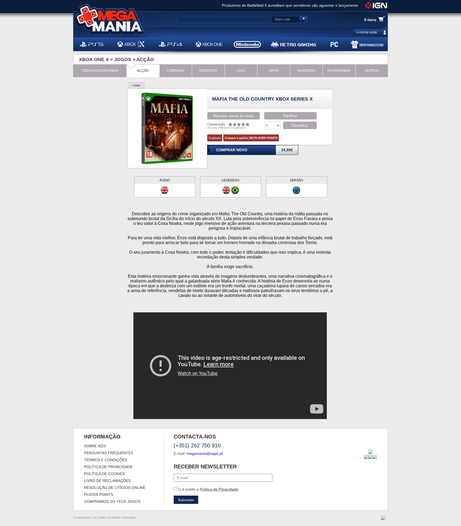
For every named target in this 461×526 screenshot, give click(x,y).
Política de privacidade (108, 467)
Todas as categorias (99, 71)
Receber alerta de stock (233, 116)
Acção (145, 59)
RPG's (274, 71)
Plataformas (339, 71)
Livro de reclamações (107, 481)
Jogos (122, 59)
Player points (98, 494)
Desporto (208, 71)
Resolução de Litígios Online (114, 487)
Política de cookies (104, 474)
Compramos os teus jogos (112, 501)
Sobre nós (95, 446)
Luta (241, 71)
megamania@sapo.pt (204, 453)
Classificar (299, 125)
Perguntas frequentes (108, 453)
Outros (372, 71)
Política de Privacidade (219, 489)
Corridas (175, 71)
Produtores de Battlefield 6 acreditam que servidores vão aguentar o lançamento (290, 5)
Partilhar (290, 116)
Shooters (306, 71)
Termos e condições (105, 460)
